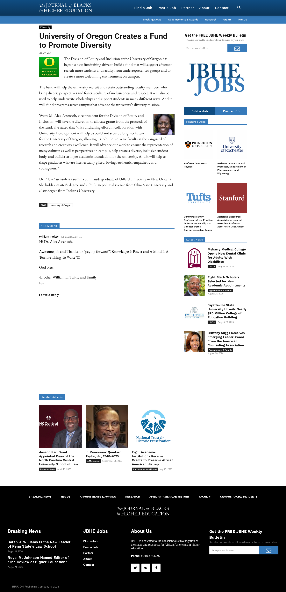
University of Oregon (60, 205)
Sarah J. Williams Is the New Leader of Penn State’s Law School (39, 544)
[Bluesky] (135, 568)
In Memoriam (93, 461)
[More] (136, 213)
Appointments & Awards (220, 290)
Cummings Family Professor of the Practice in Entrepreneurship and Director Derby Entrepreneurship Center (198, 223)
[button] (239, 8)
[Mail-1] (145, 568)
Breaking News (47, 469)
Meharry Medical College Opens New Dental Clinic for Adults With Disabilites (227, 255)
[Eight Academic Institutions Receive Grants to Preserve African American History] (153, 426)
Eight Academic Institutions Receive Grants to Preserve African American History (152, 458)
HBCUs (212, 266)
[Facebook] (156, 568)
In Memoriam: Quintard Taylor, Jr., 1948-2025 (103, 454)
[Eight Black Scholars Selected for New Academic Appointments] (194, 285)
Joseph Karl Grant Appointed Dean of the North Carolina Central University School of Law (58, 458)
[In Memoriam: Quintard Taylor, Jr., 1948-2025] (107, 426)
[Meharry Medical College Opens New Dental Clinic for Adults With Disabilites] (194, 258)
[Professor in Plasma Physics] (198, 144)
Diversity (45, 27)
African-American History (145, 469)
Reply (41, 283)
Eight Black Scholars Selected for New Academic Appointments (227, 281)
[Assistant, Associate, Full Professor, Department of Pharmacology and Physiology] (232, 144)
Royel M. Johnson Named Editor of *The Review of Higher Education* (38, 559)
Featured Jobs (195, 121)
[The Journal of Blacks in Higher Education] (65, 8)
